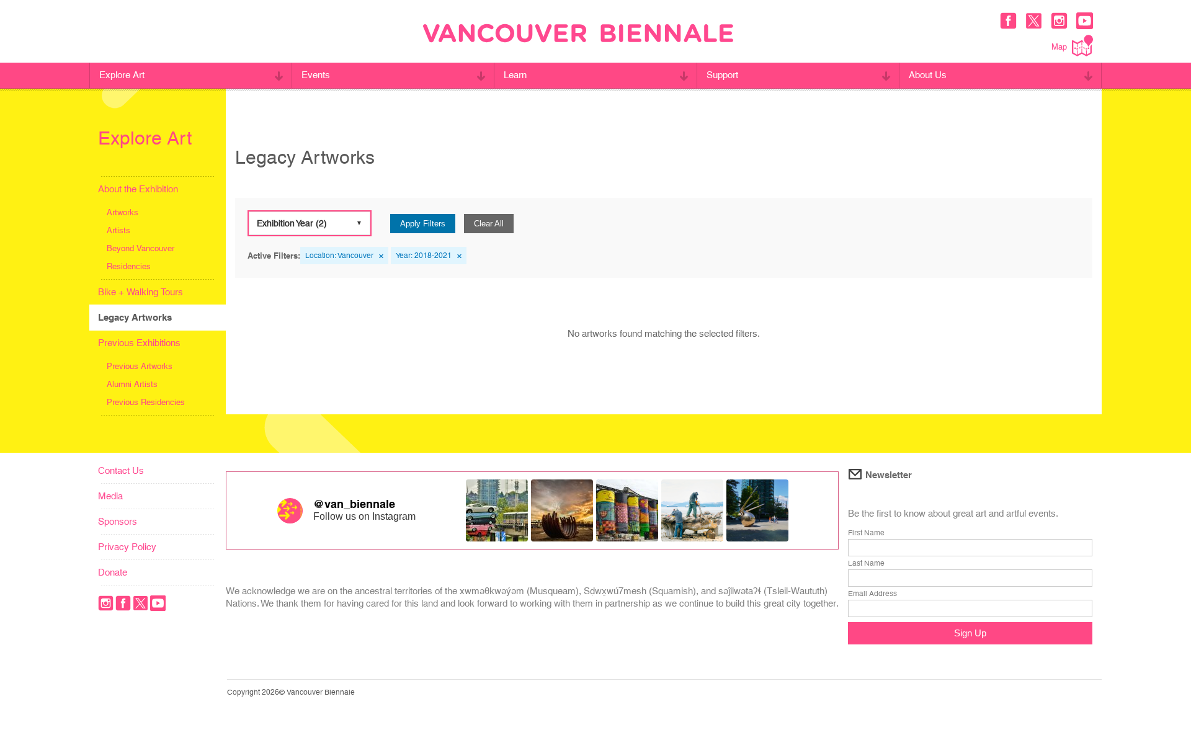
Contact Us (121, 470)
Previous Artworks (139, 366)
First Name (866, 532)
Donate (112, 572)
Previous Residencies (146, 402)
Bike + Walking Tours (140, 292)
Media (110, 496)
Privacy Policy (127, 546)
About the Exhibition (138, 189)
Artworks (122, 212)
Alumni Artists (132, 384)
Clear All (489, 223)
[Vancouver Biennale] (578, 34)
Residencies (129, 266)
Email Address (872, 593)
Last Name (866, 563)
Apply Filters (422, 223)
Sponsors (117, 521)
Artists (118, 230)
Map (1059, 46)
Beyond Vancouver (140, 248)
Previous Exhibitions (139, 342)
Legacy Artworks (135, 317)
